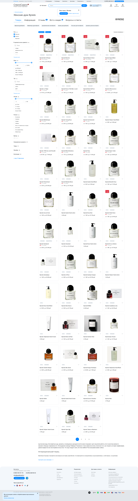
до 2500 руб (17, 68)
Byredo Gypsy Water (110, 58)
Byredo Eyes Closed (110, 336)
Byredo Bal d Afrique (45, 58)
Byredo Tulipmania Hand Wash (113, 367)
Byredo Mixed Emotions (68, 151)
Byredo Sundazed (44, 244)
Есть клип (17, 127)
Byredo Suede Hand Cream (68, 398)
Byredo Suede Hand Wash (90, 182)
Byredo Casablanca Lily (111, 305)
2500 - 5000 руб (18, 70)
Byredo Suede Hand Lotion (68, 213)
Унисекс (17, 36)
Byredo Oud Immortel (89, 120)
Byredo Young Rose (67, 120)
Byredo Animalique (44, 275)
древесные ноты (19, 50)
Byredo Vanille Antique (45, 367)
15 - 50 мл (17, 106)
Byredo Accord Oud (45, 213)
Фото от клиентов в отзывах (21, 125)
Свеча (16, 86)
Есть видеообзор (19, 129)
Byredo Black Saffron (89, 89)
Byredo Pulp (87, 151)
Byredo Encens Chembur (90, 398)
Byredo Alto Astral (66, 367)
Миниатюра (18, 131)
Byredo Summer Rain (89, 336)
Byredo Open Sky (66, 429)
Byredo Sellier (43, 398)
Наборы (17, 123)
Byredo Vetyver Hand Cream (47, 429)
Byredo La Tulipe (44, 89)
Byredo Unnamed (66, 244)
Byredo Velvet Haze (110, 213)
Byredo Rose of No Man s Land (69, 89)
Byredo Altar (108, 398)
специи (16, 48)
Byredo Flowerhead (45, 182)
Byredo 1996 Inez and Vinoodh (47, 151)
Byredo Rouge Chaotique (90, 367)
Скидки (17, 121)
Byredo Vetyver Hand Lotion (112, 275)
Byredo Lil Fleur (66, 275)
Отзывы (42, 20)
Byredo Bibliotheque (45, 120)
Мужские (17, 38)
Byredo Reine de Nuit (67, 336)
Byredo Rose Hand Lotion (90, 244)
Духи (16, 88)
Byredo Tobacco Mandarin (90, 429)
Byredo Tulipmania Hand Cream (48, 336)
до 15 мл (17, 104)
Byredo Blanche (66, 58)
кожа (16, 52)
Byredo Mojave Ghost (89, 58)
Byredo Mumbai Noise (67, 182)
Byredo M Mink (87, 305)
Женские (17, 34)
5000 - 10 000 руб (19, 72)
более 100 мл (18, 110)
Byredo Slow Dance (66, 305)
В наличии (17, 117)
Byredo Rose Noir (88, 213)
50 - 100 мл (17, 108)
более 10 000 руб (19, 74)
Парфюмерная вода (19, 84)
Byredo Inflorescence (110, 89)
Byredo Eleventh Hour (110, 182)
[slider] (15, 62)
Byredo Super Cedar (110, 151)
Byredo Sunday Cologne (90, 275)
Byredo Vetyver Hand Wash (112, 120)
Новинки (17, 119)
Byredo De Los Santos (111, 244)
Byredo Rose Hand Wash (46, 305)
